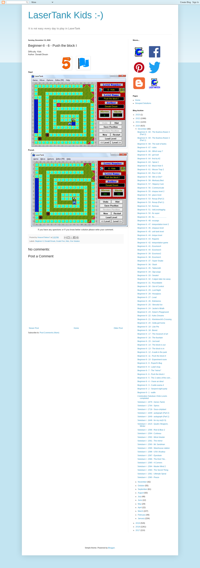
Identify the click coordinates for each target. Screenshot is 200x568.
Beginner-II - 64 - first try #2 (149, 159)
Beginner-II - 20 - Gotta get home (151, 323)
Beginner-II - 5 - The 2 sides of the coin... (155, 378)
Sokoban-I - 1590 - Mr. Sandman (151, 444)
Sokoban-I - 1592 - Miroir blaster (151, 437)
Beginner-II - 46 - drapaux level (151, 228)
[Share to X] (71, 237)
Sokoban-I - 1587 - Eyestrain (150, 455)
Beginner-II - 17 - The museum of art (153, 334)
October (141, 486)
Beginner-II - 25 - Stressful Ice (150, 305)
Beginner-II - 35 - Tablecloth (149, 268)
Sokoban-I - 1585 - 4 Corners (150, 463)
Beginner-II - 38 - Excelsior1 (149, 257)
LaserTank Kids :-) (65, 15)
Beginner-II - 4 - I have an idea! (151, 381)
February (142, 515)
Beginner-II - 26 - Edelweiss (149, 301)
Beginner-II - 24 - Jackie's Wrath (151, 308)
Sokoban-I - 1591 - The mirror (150, 441)
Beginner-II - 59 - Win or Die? (150, 177)
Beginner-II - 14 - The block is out (151, 345)
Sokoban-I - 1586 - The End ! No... (152, 459)
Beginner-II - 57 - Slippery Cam (151, 184)
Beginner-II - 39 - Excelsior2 (149, 254)
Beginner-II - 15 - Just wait (149, 341)
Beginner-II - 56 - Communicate (151, 188)
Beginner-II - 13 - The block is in (151, 349)
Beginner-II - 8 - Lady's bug (149, 367)
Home (76, 328)
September (143, 489)
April (140, 507)
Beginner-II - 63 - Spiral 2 (148, 162)
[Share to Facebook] (74, 237)
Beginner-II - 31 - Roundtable (150, 283)
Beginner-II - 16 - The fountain (150, 338)
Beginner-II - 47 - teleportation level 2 (153, 224)
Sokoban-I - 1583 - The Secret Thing (153, 470)
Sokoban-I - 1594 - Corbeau (149, 433)
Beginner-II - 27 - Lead (147, 297)
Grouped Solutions (143, 103)
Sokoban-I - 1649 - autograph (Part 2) (153, 413)
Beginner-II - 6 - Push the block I (151, 374)
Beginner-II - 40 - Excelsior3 (149, 250)
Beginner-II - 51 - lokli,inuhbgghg (151, 210)
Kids (67, 241)
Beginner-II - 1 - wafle (147, 392)
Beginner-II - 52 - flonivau (148, 206)
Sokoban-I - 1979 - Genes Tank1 (151, 402)
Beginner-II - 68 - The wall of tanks (152, 144)
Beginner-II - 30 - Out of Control (151, 286)
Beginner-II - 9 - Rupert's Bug (150, 363)
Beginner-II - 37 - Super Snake (150, 261)
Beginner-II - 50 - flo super (149, 213)
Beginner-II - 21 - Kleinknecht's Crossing (155, 319)
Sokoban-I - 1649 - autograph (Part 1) (153, 416)
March (141, 511)
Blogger (111, 548)
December (142, 129)
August (141, 493)
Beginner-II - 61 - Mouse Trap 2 (151, 169)
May (140, 504)
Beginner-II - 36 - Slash (147, 264)
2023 (138, 115)
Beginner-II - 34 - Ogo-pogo (149, 272)
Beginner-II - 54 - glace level (149, 195)
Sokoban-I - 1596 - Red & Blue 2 (151, 430)
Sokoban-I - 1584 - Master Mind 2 (152, 466)
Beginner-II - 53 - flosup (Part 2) (151, 199)
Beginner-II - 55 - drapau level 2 (151, 191)
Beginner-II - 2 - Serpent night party (152, 389)
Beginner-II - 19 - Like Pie (148, 327)
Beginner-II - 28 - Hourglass (149, 294)
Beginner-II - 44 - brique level (150, 235)
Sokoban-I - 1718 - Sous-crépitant (152, 409)
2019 (138, 523)
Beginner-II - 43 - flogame (148, 239)
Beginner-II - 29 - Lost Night (149, 290)
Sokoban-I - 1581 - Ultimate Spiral (152, 474)
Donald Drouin (50, 241)
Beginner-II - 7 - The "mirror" (149, 370)
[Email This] (65, 237)
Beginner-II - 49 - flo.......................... (152, 217)
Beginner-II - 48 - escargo (148, 221)
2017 (138, 530)
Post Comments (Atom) (49, 333)
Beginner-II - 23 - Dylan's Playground (153, 312)
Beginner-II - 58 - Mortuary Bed (151, 180)
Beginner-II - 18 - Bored (147, 330)
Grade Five (60, 241)
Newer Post (34, 328)
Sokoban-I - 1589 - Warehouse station (154, 448)
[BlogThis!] (68, 237)
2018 (138, 527)
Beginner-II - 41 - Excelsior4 (149, 246)
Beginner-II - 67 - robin (147, 147)
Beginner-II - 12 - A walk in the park (152, 352)
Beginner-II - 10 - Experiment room (152, 359)
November (142, 482)
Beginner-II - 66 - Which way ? (150, 151)
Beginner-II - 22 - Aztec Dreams (151, 316)
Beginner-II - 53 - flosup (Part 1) (151, 202)
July (140, 496)
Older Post (118, 328)
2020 (138, 126)
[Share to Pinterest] (77, 237)
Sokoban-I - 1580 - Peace (148, 477)
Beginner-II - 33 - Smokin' (148, 275)
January (141, 518)
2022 (138, 118)
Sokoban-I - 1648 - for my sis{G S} (152, 420)
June (140, 500)
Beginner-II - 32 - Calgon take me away (154, 279)
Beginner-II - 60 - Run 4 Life (149, 173)
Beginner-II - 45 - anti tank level (151, 231)
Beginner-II (39, 241)
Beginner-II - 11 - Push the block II (152, 356)
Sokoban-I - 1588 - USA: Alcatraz (151, 452)
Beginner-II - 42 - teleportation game (153, 243)
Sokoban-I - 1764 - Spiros (148, 406)
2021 (138, 122)
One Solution (75, 241)
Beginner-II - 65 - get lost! (148, 155)
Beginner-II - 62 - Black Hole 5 (150, 166)
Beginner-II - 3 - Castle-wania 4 (151, 385)
